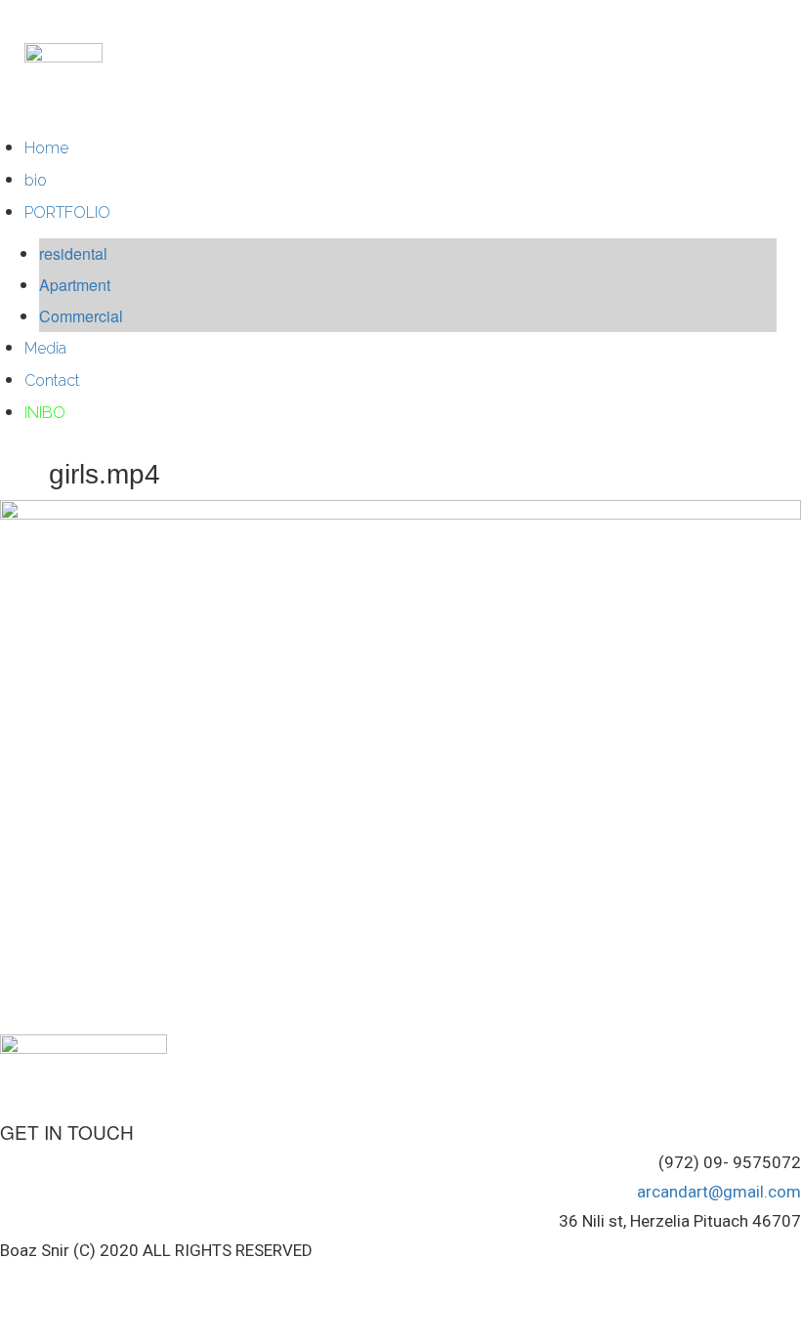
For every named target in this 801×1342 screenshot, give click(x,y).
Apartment (74, 284)
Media (45, 348)
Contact (52, 380)
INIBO (44, 412)
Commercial (81, 316)
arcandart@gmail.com (719, 1191)
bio (35, 180)
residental (73, 253)
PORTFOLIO (67, 212)
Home (46, 148)
